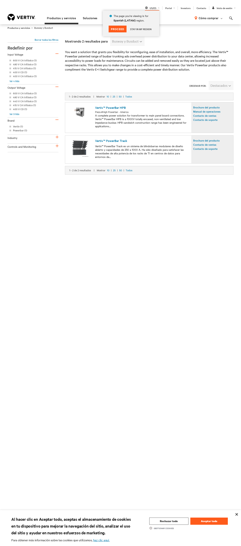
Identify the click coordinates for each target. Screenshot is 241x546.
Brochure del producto (206, 107)
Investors (186, 8)
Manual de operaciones (206, 111)
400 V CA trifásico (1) (25, 76)
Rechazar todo (169, 521)
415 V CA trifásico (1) (24, 68)
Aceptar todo (209, 521)
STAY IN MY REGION (141, 29)
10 (108, 96)
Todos (128, 96)
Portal (168, 8)
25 (114, 96)
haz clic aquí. (101, 540)
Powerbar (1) (20, 130)
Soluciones (90, 18)
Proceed (117, 29)
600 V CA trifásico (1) (25, 60)
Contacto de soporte (205, 120)
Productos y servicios (61, 18)
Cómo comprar (208, 18)
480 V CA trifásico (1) (25, 64)
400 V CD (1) (20, 72)
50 (120, 96)
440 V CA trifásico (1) (25, 101)
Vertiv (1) (18, 126)
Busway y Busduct (125, 41)
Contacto (201, 8)
